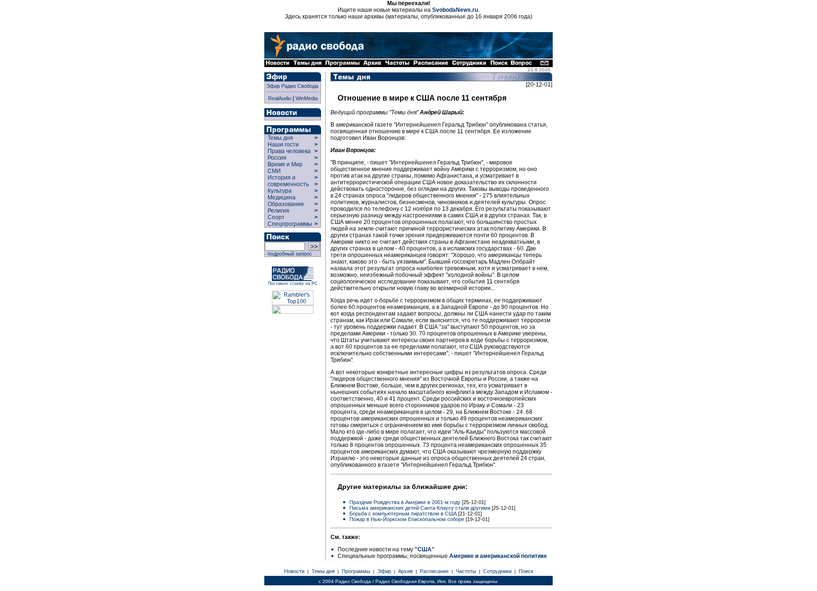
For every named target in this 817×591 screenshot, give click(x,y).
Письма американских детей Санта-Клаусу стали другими (420, 508)
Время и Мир (285, 164)
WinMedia (307, 98)
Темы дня (280, 138)
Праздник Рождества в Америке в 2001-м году (405, 502)
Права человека (289, 151)
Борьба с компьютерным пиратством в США (403, 513)
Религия (278, 210)
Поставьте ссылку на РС (293, 283)
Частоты (466, 571)
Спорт (275, 217)
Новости (294, 571)
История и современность (288, 181)
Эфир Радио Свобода (292, 86)
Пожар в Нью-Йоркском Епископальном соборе (407, 519)
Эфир (384, 571)
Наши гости (283, 144)
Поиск (526, 571)
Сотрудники (497, 571)
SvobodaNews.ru (455, 10)
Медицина (281, 197)
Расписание (434, 571)
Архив (405, 571)
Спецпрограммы (289, 224)
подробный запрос (288, 254)
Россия (277, 157)
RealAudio (279, 98)
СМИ (274, 171)
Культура (280, 191)
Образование (286, 204)
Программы (356, 571)
